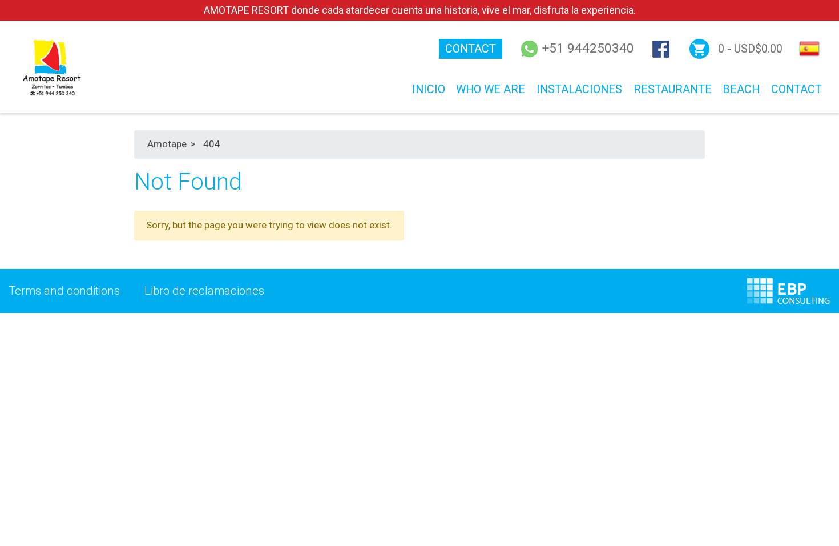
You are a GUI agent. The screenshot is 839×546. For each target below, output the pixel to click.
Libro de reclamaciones (204, 291)
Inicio (428, 89)
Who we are (490, 89)
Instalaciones (579, 89)
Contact (470, 48)
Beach (741, 89)
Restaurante (673, 89)
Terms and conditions (64, 291)
